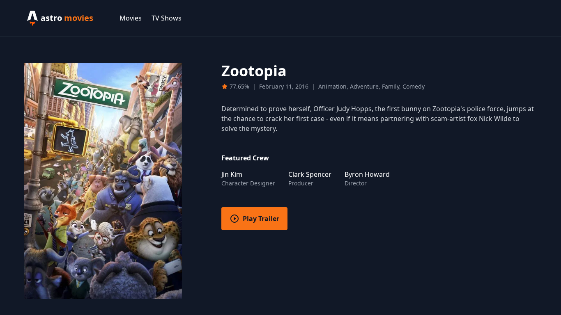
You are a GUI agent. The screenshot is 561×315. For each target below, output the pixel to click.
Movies (131, 18)
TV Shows (167, 18)
